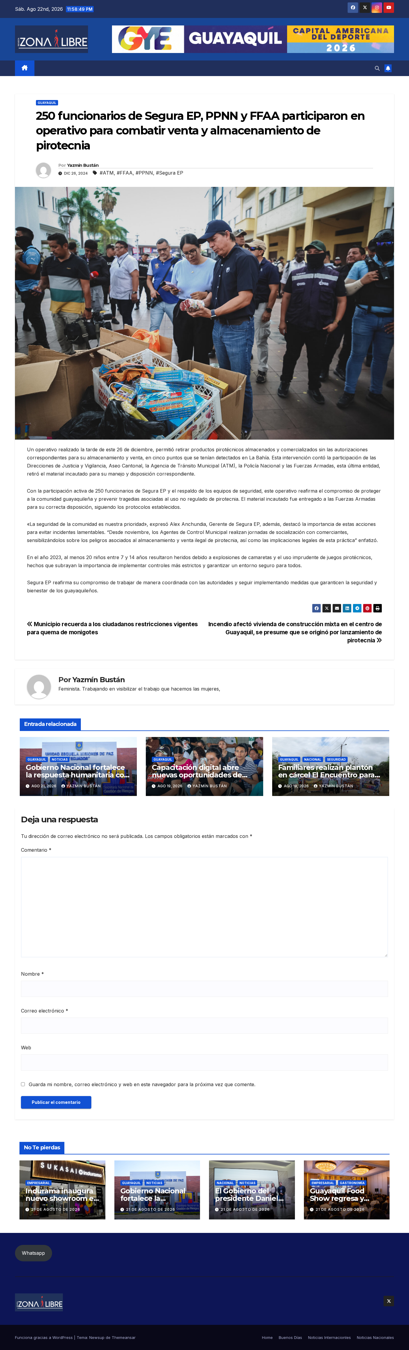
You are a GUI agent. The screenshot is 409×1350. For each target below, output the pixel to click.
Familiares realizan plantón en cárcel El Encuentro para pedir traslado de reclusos (326, 775)
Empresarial (38, 1183)
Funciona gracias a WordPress (44, 1337)
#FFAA (125, 173)
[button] (377, 68)
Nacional (312, 759)
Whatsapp (33, 1253)
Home (267, 1337)
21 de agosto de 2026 (55, 1209)
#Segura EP (169, 173)
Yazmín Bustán (83, 165)
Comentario (36, 850)
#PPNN (144, 173)
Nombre (32, 974)
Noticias (60, 759)
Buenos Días (290, 1337)
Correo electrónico (44, 1011)
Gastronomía (352, 1183)
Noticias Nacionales (375, 1337)
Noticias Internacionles (329, 1337)
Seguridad (336, 759)
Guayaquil (47, 103)
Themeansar (124, 1337)
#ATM (107, 173)
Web (26, 1048)
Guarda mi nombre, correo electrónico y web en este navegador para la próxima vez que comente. (142, 1084)
